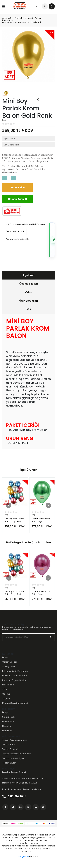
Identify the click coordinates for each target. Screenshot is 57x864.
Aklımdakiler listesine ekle (16, 239)
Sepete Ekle (17, 187)
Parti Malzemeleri (24, 18)
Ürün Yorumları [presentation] (28, 301)
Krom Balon (8, 20)
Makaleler (7, 730)
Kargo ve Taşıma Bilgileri (14, 680)
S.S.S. (4, 689)
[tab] (28, 275)
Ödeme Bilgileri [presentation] (28, 283)
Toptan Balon (8, 744)
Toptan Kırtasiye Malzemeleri (16, 753)
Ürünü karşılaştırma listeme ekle (19, 224)
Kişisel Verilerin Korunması (15, 671)
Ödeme (6, 693)
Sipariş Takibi (8, 666)
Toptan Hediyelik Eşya (13, 758)
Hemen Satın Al (17, 199)
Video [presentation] (28, 292)
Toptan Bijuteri (9, 762)
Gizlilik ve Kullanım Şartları (14, 675)
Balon (38, 18)
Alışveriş (6, 698)
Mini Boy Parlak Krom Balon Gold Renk (21, 22)
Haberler (6, 726)
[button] (8, 505)
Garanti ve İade (9, 661)
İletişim (5, 657)
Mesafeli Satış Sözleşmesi (15, 703)
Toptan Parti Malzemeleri (14, 740)
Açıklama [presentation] (28, 275)
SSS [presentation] (28, 309)
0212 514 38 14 (16, 796)
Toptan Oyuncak (10, 749)
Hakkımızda (8, 684)
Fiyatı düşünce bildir (14, 231)
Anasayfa (7, 18)
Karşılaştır (40, 224)
